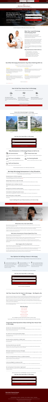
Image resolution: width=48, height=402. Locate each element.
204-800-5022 (18, 2)
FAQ (29, 9)
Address (26, 16)
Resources (31, 397)
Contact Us (18, 397)
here (26, 81)
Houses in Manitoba (24, 309)
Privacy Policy (35, 397)
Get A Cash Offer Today (14, 397)
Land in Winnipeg (24, 312)
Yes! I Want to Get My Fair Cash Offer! (23, 203)
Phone (26, 13)
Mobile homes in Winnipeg (24, 314)
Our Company (33, 9)
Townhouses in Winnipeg (24, 311)
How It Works (25, 9)
